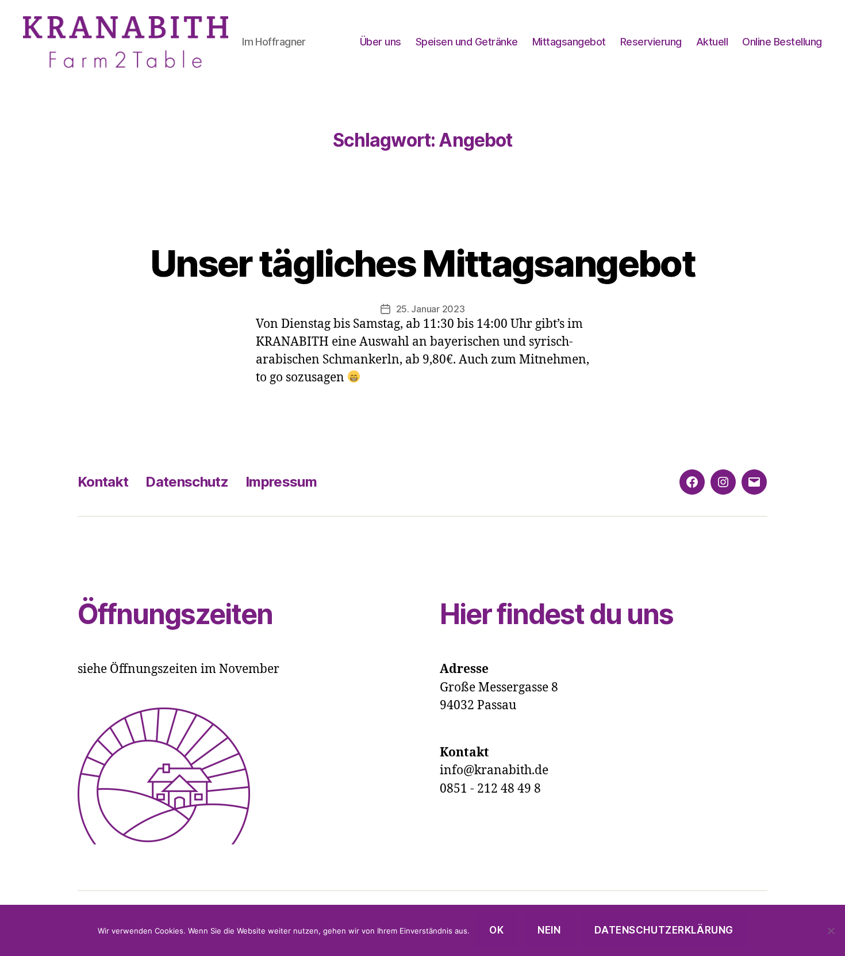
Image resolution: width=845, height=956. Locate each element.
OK (496, 930)
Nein (548, 930)
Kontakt (103, 481)
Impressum (281, 481)
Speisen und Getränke (467, 42)
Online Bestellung (782, 42)
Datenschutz (186, 481)
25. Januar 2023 (430, 309)
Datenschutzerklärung (663, 930)
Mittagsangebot (569, 42)
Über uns (380, 42)
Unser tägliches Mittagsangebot (422, 263)
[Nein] (830, 930)
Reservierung (651, 42)
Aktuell (712, 42)
